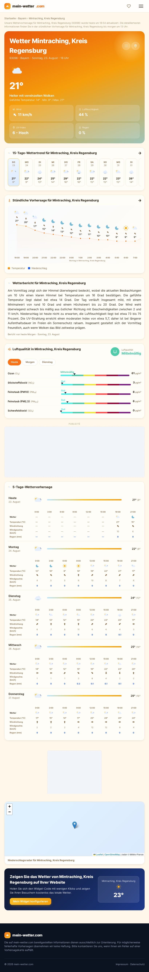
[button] (74, 825)
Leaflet (99, 854)
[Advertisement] (75, 452)
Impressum (122, 964)
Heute (14, 362)
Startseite (10, 18)
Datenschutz (137, 964)
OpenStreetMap (112, 854)
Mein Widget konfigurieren (30, 901)
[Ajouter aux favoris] (128, 6)
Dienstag (47, 362)
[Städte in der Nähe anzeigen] (136, 46)
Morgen (30, 362)
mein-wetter (28, 6)
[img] (74, 829)
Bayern (22, 18)
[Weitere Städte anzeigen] (126, 46)
